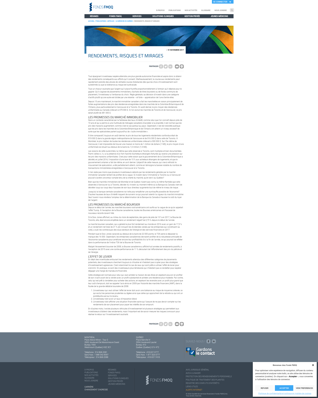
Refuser (264, 388)
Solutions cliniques (163, 16)
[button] (313, 365)
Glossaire (205, 10)
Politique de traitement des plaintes (205, 379)
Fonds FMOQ (115, 16)
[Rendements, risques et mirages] (166, 66)
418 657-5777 (152, 352)
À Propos (160, 10)
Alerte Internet (194, 389)
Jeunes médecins (219, 16)
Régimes (94, 16)
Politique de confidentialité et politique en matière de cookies (284, 393)
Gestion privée (192, 16)
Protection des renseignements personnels (209, 376)
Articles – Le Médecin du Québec (120, 21)
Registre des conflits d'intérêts (202, 383)
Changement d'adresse (96, 389)
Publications (175, 10)
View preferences (304, 388)
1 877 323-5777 (153, 354)
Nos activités (191, 10)
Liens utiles (192, 386)
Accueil (91, 21)
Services (136, 16)
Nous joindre (221, 10)
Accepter (284, 388)
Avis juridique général (197, 369)
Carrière (88, 386)
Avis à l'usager (193, 373)
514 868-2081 (101, 352)
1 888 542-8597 (101, 354)
